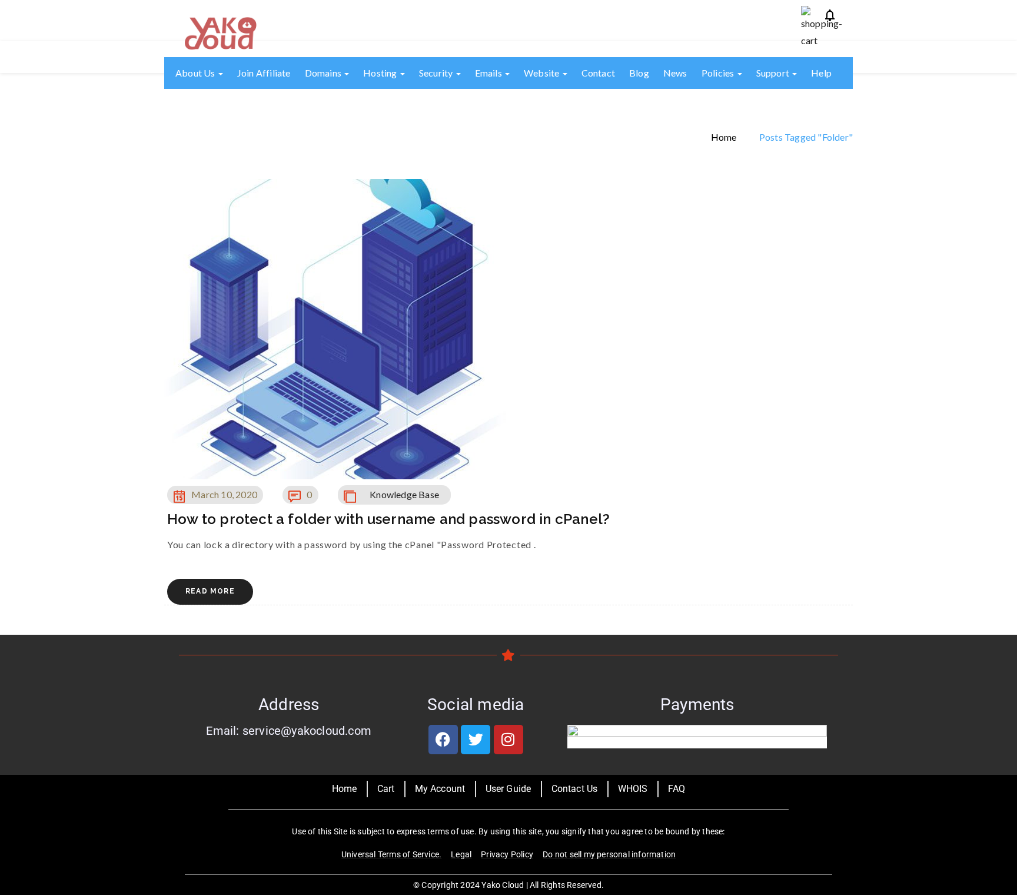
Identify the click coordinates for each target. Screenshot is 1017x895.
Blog (639, 72)
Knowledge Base (404, 494)
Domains (324, 72)
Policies (719, 72)
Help (821, 72)
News (675, 72)
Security (437, 72)
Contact (598, 72)
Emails (489, 72)
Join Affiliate (264, 72)
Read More (210, 591)
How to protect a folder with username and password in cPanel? (388, 519)
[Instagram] (508, 739)
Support (774, 72)
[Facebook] (443, 739)
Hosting (381, 72)
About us (196, 72)
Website (542, 72)
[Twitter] (475, 739)
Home (724, 136)
